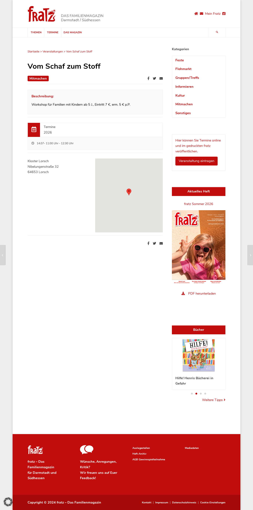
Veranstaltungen (53, 51)
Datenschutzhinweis (184, 502)
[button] (192, 393)
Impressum (161, 502)
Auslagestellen (141, 448)
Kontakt (146, 502)
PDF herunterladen (202, 293)
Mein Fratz (213, 13)
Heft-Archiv (139, 454)
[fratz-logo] (42, 14)
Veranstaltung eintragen (196, 161)
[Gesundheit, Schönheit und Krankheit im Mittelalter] (3, 255)
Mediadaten (192, 448)
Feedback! (88, 478)
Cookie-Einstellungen (212, 502)
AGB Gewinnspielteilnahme (148, 459)
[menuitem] (36, 32)
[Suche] (217, 32)
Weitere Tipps (213, 400)
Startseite (33, 51)
